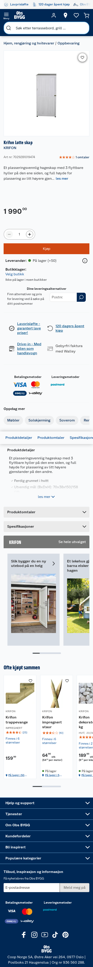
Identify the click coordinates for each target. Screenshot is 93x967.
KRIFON (10, 148)
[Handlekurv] (86, 15)
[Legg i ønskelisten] (82, 57)
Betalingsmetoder (28, 377)
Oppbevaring (68, 43)
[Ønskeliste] (76, 15)
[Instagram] (34, 934)
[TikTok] (55, 934)
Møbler (13, 420)
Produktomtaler (50, 437)
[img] (20, 732)
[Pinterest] (65, 934)
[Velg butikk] (65, 15)
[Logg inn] (53, 15)
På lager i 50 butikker (16, 775)
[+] (29, 234)
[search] (8, 27)
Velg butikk (14, 274)
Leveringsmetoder (65, 377)
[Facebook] (24, 934)
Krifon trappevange (17, 719)
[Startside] (30, 15)
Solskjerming (39, 420)
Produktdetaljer (18, 437)
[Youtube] (44, 934)
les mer (62, 178)
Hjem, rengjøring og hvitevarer (29, 43)
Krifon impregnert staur (52, 722)
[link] (74, 157)
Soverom (67, 420)
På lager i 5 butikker (52, 775)
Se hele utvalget (72, 542)
